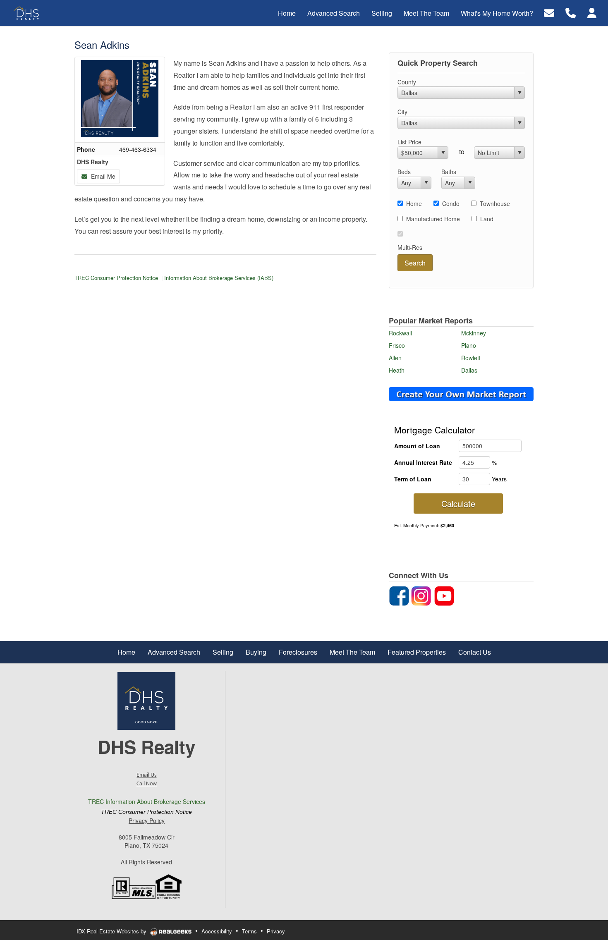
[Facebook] (399, 595)
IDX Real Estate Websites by (112, 931)
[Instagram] (421, 595)
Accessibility (216, 931)
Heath (397, 370)
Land (486, 219)
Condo (451, 203)
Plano (468, 345)
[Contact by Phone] (570, 12)
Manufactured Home (433, 219)
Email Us (146, 775)
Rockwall (400, 333)
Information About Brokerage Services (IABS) (218, 278)
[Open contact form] (549, 12)
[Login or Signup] (591, 12)
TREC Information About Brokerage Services (146, 801)
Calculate (458, 503)
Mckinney (473, 333)
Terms (249, 931)
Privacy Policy (147, 820)
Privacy (276, 931)
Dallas (469, 370)
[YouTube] (444, 595)
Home (414, 203)
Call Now (146, 784)
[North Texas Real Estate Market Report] (461, 393)
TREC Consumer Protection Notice (116, 278)
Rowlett (471, 358)
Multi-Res (409, 247)
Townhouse (495, 203)
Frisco (397, 345)
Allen (395, 358)
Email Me (102, 176)
